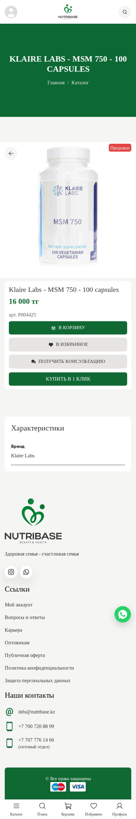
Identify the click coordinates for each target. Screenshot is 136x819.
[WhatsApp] (122, 614)
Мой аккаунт (19, 604)
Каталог (80, 82)
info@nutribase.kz (36, 711)
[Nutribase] (68, 11)
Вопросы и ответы (25, 617)
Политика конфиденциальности (39, 668)
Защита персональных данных (38, 680)
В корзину (72, 327)
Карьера (13, 630)
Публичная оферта (25, 655)
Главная (56, 82)
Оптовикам (17, 642)
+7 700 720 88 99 (36, 726)
